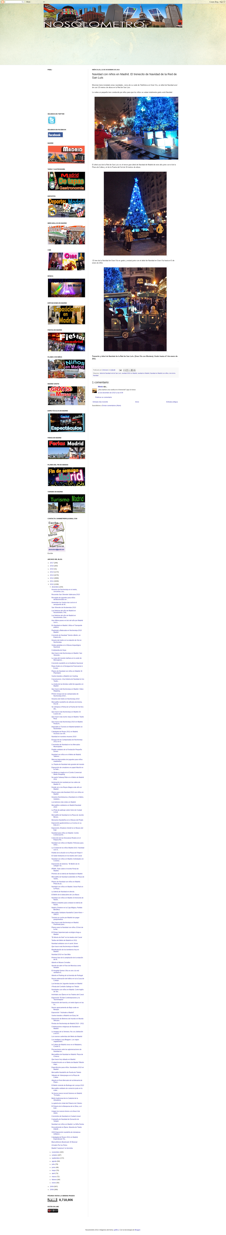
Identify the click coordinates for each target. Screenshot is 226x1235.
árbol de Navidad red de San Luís (110, 373)
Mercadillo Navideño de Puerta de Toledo (66, 1072)
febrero (54, 1180)
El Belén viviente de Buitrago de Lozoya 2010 (68, 1085)
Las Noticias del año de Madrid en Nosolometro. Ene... (64, 616)
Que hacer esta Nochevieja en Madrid (65, 946)
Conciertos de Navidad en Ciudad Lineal (66, 1116)
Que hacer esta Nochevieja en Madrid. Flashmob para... (65, 923)
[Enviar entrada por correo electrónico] (120, 370)
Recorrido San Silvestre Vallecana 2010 (66, 594)
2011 (52, 581)
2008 (52, 1189)
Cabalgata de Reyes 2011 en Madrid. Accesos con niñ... (65, 732)
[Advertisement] (68, 45)
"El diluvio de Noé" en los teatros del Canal (67, 937)
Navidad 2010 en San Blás (61, 954)
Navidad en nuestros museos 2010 (64, 737)
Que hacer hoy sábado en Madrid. (64, 1059)
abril (53, 1173)
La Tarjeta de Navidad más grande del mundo (68, 764)
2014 (52, 572)
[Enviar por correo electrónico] (124, 370)
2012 (52, 578)
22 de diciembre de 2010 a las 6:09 (110, 393)
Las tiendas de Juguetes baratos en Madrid (67, 983)
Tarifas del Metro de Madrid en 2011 (64, 940)
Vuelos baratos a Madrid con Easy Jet (65, 1015)
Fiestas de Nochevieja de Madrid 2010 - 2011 (68, 1023)
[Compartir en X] (129, 370)
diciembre (55, 587)
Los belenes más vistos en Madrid (64, 802)
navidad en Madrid (143, 373)
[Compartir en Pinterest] (134, 370)
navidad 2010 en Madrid (129, 373)
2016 (52, 566)
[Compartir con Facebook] (132, 370)
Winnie (100, 387)
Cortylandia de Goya (59, 650)
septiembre (56, 1158)
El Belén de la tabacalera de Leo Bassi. (66, 895)
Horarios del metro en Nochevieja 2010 (66, 699)
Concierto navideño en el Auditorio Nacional (67, 663)
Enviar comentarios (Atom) (111, 405)
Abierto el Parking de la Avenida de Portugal (67, 975)
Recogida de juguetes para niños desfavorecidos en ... (63, 598)
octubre (55, 1155)
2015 (52, 569)
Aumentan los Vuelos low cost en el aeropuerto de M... (64, 603)
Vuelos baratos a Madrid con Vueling (65, 676)
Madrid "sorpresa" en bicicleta (62, 1148)
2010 (52, 584)
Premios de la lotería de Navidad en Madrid (67, 874)
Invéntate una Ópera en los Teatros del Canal (68, 994)
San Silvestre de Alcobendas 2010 (64, 607)
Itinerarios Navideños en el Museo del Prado (67, 820)
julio (53, 1164)
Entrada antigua (172, 402)
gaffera (116, 1230)
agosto (54, 1161)
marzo (54, 1177)
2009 (52, 1186)
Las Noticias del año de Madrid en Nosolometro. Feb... (64, 611)
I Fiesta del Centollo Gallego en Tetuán (65, 987)
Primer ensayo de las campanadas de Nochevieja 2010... (65, 695)
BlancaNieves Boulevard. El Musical (64, 1142)
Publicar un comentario (103, 397)
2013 (52, 575)
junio (54, 1167)
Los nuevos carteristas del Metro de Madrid (67, 1036)
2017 (52, 563)
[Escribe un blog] (127, 370)
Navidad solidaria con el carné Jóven (65, 943)
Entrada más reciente (100, 402)
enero (54, 1183)
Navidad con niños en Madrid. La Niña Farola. (68, 1124)
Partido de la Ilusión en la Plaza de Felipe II (67, 853)
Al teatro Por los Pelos (59, 1145)
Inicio (137, 402)
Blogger (137, 1230)
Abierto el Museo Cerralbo (61, 962)
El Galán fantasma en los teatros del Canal (67, 856)
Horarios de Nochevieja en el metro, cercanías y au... (64, 590)
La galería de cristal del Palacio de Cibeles (67, 1103)
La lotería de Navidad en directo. (63, 892)
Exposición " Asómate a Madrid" (63, 1012)
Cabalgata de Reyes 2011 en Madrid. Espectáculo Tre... (65, 1138)
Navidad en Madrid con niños (159, 373)
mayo (54, 1170)
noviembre (56, 1152)
